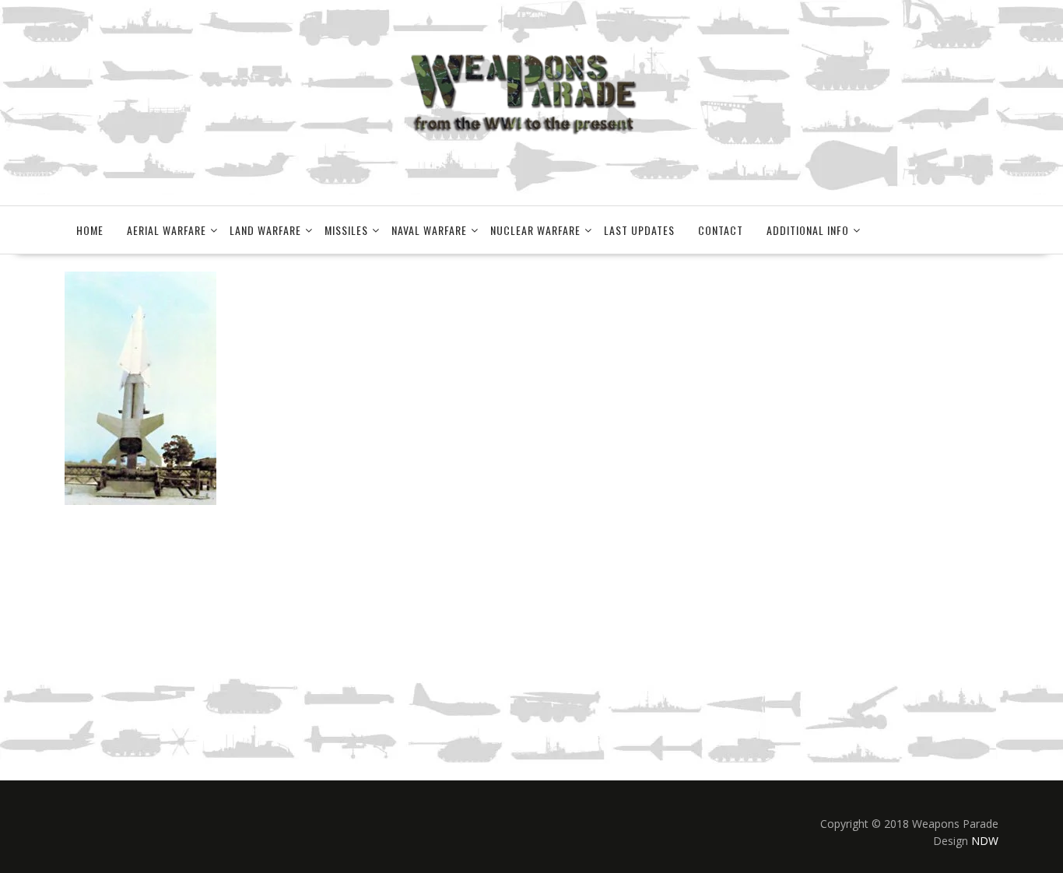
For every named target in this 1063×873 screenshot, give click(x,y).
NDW (984, 840)
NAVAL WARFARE (429, 230)
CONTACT (720, 230)
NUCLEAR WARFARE (535, 230)
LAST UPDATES (639, 230)
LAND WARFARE (265, 230)
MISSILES (346, 230)
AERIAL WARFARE (166, 230)
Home (89, 230)
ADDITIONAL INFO (808, 230)
